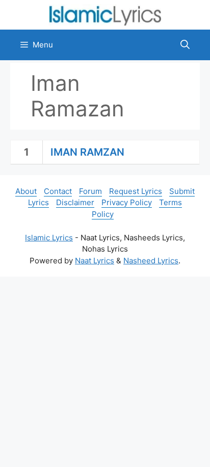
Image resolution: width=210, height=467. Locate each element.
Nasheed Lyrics (150, 260)
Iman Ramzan (87, 152)
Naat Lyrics (94, 260)
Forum (90, 191)
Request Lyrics (135, 191)
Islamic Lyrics (49, 237)
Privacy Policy (126, 202)
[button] (185, 45)
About (26, 191)
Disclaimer (75, 202)
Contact (58, 191)
